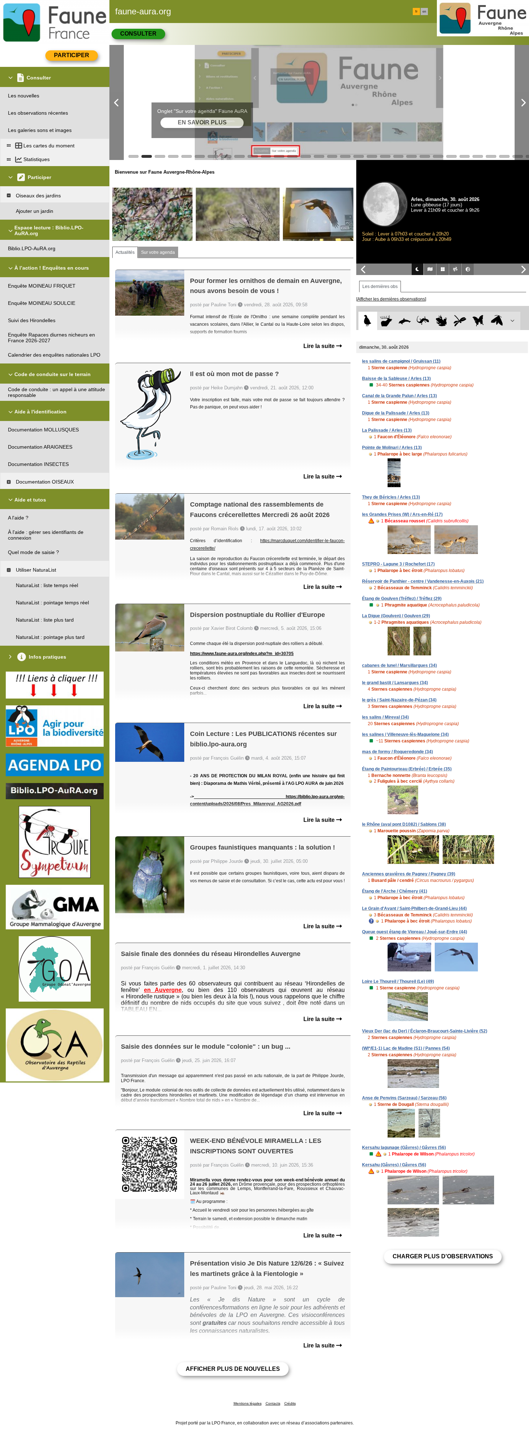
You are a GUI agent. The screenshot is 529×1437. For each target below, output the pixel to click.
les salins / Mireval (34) (385, 717)
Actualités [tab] (125, 252)
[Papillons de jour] (478, 321)
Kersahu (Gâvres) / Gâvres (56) (394, 1164)
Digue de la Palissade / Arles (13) (395, 413)
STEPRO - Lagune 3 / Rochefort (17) (398, 564)
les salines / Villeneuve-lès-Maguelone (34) (405, 734)
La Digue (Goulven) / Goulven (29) (396, 615)
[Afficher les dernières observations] (391, 299)
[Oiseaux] (367, 321)
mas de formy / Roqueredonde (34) (397, 751)
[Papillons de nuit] (497, 321)
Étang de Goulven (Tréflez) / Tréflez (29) (402, 598)
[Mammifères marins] (404, 321)
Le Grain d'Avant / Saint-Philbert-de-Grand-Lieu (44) (414, 908)
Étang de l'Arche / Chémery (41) (394, 891)
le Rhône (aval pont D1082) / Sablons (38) (404, 824)
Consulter (138, 34)
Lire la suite (319, 346)
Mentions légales (248, 1403)
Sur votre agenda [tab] (158, 252)
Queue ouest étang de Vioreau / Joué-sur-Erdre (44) (414, 931)
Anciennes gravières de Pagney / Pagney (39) (408, 874)
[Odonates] (460, 321)
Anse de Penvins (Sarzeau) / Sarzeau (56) (404, 1097)
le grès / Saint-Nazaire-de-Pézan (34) (399, 700)
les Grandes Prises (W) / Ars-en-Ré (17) (402, 514)
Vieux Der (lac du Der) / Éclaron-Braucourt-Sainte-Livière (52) (424, 1031)
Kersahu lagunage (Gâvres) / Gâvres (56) (404, 1147)
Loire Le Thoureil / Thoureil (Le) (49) (398, 981)
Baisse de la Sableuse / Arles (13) (396, 378)
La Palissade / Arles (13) (387, 430)
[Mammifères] (386, 321)
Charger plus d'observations (443, 1256)
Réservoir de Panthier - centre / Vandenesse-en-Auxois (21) (423, 581)
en (424, 11)
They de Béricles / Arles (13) (391, 497)
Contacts (273, 1403)
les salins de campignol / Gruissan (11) (401, 361)
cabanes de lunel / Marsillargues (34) (399, 665)
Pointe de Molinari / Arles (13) (392, 447)
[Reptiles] (423, 321)
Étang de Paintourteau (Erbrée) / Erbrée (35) (407, 769)
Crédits (290, 1403)
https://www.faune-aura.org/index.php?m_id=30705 (242, 653)
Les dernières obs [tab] (380, 286)
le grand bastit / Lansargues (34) (395, 682)
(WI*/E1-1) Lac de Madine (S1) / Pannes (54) (406, 1048)
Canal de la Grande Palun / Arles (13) (399, 395)
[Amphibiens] (441, 321)
